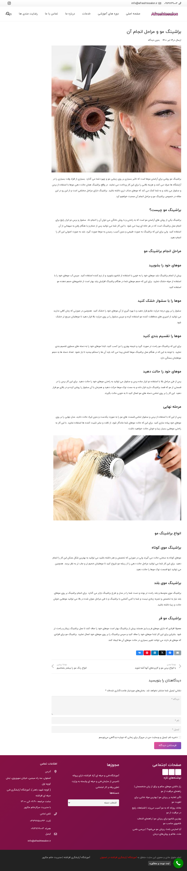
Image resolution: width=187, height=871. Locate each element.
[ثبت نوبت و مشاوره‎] (178, 863)
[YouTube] (172, 772)
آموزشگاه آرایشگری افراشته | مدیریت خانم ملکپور (66, 857)
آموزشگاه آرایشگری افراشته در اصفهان (119, 857)
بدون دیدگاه (154, 40)
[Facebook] (178, 772)
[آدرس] (54, 772)
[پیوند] (164, 14)
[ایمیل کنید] (177, 653)
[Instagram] (9, 3)
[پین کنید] (147, 653)
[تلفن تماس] (54, 814)
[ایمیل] (54, 834)
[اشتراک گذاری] (169, 653)
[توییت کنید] (162, 653)
